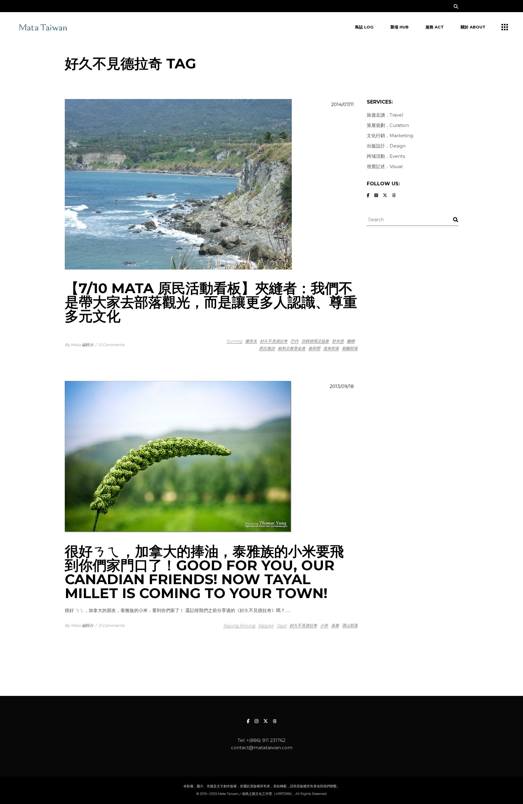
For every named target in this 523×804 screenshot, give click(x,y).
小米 (324, 625)
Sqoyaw (266, 625)
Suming (234, 341)
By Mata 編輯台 (79, 344)
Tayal (282, 625)
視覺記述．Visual (385, 166)
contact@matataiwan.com (261, 747)
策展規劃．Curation (388, 125)
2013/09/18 (342, 386)
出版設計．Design (386, 146)
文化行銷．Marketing (390, 135)
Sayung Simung (239, 625)
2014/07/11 (342, 104)
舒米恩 (338, 341)
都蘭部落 (350, 348)
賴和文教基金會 (291, 348)
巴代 (294, 341)
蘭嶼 (351, 341)
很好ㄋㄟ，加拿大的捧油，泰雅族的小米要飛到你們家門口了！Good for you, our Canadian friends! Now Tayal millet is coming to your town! (204, 572)
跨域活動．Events (386, 156)
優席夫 (251, 341)
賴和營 (314, 348)
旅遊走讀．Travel (385, 115)
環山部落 (350, 625)
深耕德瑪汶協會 (315, 341)
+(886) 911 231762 (265, 740)
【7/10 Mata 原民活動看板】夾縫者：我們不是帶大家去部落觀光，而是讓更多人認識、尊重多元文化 (211, 302)
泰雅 (335, 625)
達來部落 (331, 348)
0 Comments (111, 344)
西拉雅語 (267, 348)
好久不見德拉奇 (274, 341)
